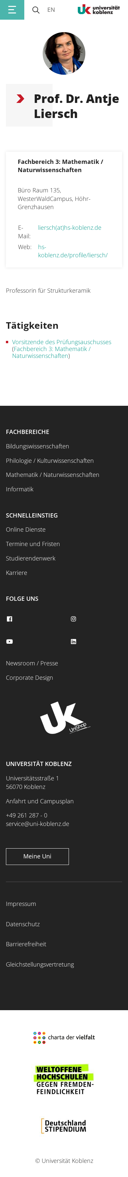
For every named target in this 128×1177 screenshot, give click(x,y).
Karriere (16, 573)
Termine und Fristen (33, 544)
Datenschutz (23, 924)
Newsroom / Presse (32, 663)
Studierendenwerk (30, 558)
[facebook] (10, 619)
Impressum (21, 904)
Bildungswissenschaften (37, 446)
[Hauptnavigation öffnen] (12, 10)
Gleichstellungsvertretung (40, 964)
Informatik (19, 489)
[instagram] (74, 619)
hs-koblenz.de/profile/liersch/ (73, 251)
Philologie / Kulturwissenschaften (50, 460)
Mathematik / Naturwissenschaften (52, 475)
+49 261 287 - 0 (26, 815)
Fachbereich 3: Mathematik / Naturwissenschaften (51, 352)
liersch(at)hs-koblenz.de (69, 227)
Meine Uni (37, 856)
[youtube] (10, 642)
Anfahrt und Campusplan (40, 801)
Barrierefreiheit (26, 944)
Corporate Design (29, 677)
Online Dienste (26, 529)
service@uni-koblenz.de (37, 824)
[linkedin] (74, 642)
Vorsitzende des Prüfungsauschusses (61, 342)
